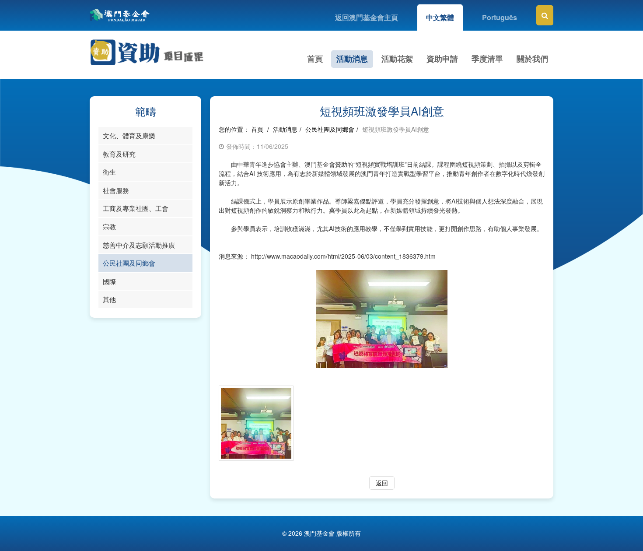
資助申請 (442, 58)
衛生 (109, 171)
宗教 (109, 226)
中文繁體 (440, 17)
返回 (382, 482)
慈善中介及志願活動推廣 (139, 244)
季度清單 (487, 58)
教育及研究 (119, 153)
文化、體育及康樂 (129, 135)
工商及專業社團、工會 (135, 208)
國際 (109, 281)
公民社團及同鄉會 (129, 262)
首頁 (315, 58)
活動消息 (352, 58)
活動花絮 (397, 58)
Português (499, 17)
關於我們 (532, 58)
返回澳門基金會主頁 (366, 17)
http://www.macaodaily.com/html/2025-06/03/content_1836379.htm (343, 256)
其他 (109, 299)
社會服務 (116, 190)
